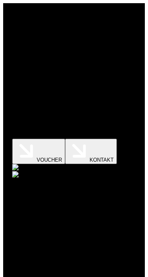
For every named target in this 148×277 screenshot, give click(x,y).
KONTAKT (102, 160)
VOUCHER (49, 160)
